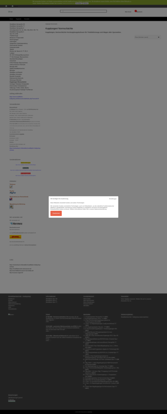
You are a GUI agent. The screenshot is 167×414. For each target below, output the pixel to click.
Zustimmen (56, 213)
